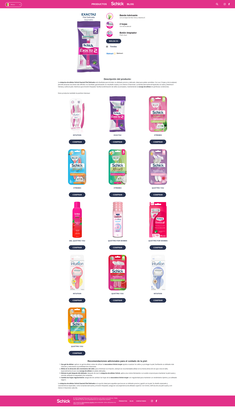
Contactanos (141, 401)
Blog (130, 4)
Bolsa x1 (113, 41)
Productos (99, 4)
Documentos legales (88, 402)
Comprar (77, 142)
